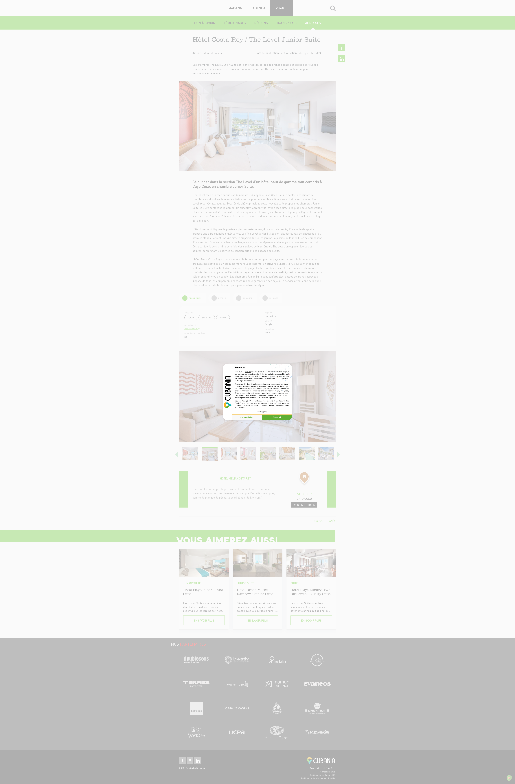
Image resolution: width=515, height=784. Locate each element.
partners (248, 372)
